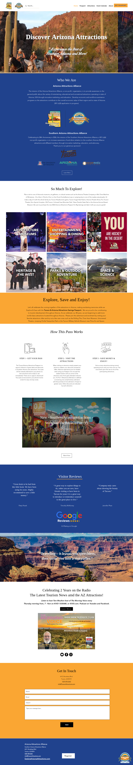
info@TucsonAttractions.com (66, 684)
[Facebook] (66, 654)
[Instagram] (71, 654)
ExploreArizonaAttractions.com (37, 759)
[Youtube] (62, 654)
